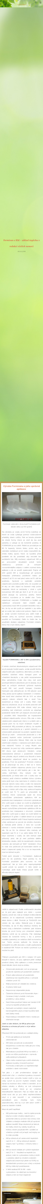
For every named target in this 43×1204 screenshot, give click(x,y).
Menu (40, 2)
